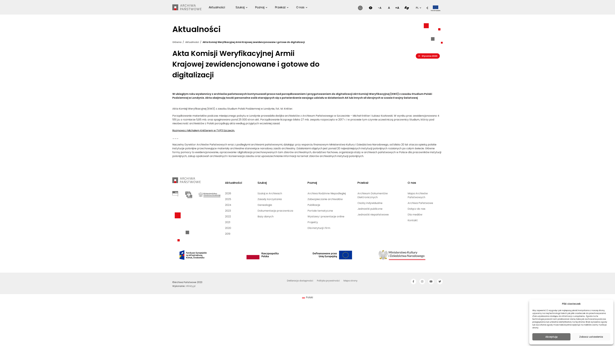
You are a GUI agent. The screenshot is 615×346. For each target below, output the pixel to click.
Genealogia (265, 205)
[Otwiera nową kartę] (406, 8)
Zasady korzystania (270, 199)
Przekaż (280, 7)
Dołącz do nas (416, 209)
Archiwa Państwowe (420, 203)
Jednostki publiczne (369, 209)
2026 (228, 193)
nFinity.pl (190, 286)
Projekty (313, 222)
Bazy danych (266, 216)
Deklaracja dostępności (300, 280)
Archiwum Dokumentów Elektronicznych (372, 195)
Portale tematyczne (320, 211)
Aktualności (217, 7)
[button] (427, 8)
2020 (228, 228)
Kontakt (413, 220)
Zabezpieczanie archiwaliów (325, 199)
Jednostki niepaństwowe (373, 214)
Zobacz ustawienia (591, 336)
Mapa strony (350, 280)
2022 (228, 216)
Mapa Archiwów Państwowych (418, 195)
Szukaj (240, 7)
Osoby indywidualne (369, 203)
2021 (227, 222)
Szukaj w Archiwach (270, 193)
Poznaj (259, 7)
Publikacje (314, 205)
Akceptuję (551, 336)
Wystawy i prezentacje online (326, 216)
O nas (300, 7)
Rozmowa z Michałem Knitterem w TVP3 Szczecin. (203, 130)
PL (418, 8)
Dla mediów (415, 214)
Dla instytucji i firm (319, 228)
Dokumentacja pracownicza (275, 211)
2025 (228, 199)
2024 (228, 205)
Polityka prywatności (328, 280)
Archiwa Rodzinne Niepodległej (327, 193)
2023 (228, 211)
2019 (227, 234)
